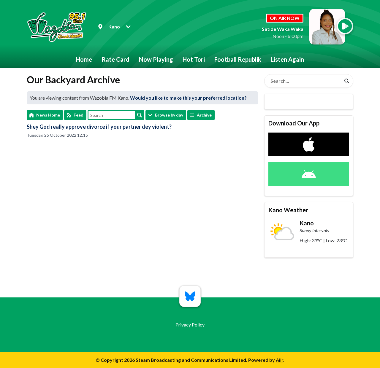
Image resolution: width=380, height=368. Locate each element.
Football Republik (237, 59)
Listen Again (287, 59)
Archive (204, 114)
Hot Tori (194, 59)
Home (84, 59)
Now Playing (156, 59)
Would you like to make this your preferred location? (188, 98)
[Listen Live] (345, 26)
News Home (48, 114)
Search (139, 115)
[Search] (346, 81)
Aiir (279, 360)
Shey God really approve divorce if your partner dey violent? (99, 126)
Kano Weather (288, 210)
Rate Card (115, 59)
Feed (78, 114)
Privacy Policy (190, 324)
